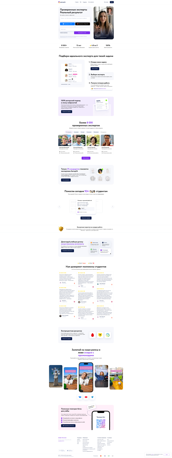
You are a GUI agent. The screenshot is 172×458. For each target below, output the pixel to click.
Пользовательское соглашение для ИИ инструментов (89, 449)
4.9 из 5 (90, 263)
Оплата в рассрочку (86, 442)
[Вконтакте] (79, 397)
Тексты (105, 242)
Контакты (108, 444)
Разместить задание (67, 111)
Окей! (167, 454)
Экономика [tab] (76, 132)
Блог (108, 439)
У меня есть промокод (63, 32)
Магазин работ (99, 447)
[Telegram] (92, 397)
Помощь (84, 446)
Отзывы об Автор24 (110, 440)
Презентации (95, 242)
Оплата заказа (85, 440)
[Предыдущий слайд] (59, 206)
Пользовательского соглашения (78, 36)
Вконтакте (79, 440)
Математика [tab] (96, 132)
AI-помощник (105, 250)
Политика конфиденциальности (88, 451)
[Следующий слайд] (113, 206)
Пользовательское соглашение (87, 447)
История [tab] (82, 132)
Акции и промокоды (86, 439)
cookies (152, 454)
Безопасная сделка (86, 443)
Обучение (95, 249)
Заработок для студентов (101, 444)
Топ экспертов (109, 442)
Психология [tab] (89, 132)
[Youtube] (86, 397)
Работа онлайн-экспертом (101, 440)
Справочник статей (100, 446)
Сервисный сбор (85, 444)
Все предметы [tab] (69, 132)
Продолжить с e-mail (82, 32)
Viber (78, 442)
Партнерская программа (101, 443)
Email (78, 443)
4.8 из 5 (80, 263)
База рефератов (99, 449)
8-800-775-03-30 (62, 438)
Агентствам (99, 442)
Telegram (78, 439)
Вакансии (108, 443)
